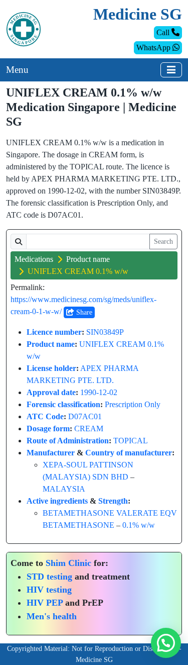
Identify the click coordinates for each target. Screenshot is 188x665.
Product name (88, 259)
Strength (113, 501)
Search (163, 241)
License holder (51, 368)
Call (163, 32)
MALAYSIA (64, 489)
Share (83, 312)
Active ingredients (57, 501)
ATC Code (45, 416)
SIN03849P (105, 332)
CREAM (88, 428)
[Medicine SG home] (23, 28)
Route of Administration (68, 440)
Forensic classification (63, 404)
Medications (34, 259)
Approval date (51, 392)
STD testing (49, 577)
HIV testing (49, 590)
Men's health (52, 616)
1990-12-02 (98, 392)
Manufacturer (51, 452)
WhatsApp (154, 47)
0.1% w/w (138, 525)
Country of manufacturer (128, 452)
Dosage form (48, 428)
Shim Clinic (68, 563)
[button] (166, 643)
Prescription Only (132, 404)
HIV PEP (45, 603)
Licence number (54, 332)
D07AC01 (85, 416)
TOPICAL (130, 440)
